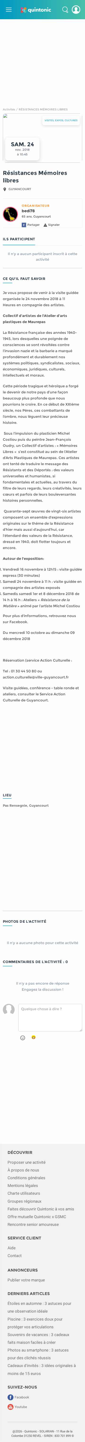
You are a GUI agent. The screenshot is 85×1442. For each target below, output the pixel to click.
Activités (9, 109)
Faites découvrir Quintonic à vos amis (41, 1209)
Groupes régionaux (24, 1201)
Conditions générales (26, 1177)
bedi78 (28, 211)
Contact (15, 1255)
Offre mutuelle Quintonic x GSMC (37, 1216)
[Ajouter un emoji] (22, 1038)
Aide (12, 1248)
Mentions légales (23, 1185)
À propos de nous (23, 1170)
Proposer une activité (27, 1162)
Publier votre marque (26, 1280)
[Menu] (8, 9)
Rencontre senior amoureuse (33, 1224)
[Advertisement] (42, 61)
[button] (65, 9)
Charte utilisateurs (24, 1193)
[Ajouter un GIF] (33, 1037)
